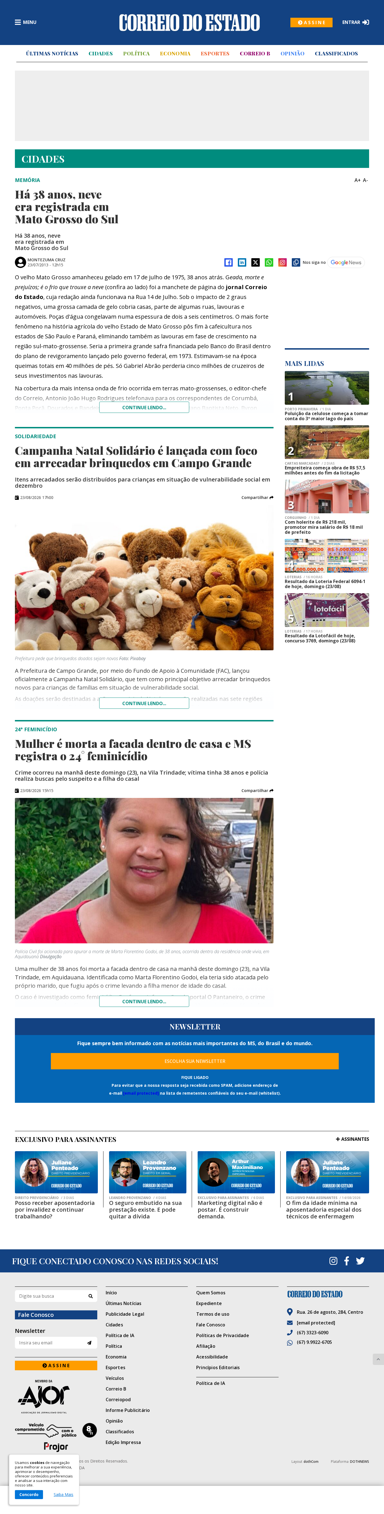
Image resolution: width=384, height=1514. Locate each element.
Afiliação (205, 1346)
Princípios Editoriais (218, 1367)
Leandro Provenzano (137, 1198)
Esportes (215, 53)
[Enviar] (89, 1342)
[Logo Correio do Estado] (189, 22)
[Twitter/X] (255, 262)
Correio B (255, 53)
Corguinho (302, 517)
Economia (175, 53)
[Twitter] (360, 1260)
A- (365, 180)
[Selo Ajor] (56, 1396)
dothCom (311, 1461)
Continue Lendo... (144, 703)
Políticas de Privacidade (222, 1335)
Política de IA (120, 1335)
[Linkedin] (242, 262)
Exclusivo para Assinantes (231, 1198)
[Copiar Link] (296, 262)
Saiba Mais (63, 1494)
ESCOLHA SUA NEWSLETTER (194, 1061)
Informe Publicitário (128, 1410)
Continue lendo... (144, 407)
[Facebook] (228, 262)
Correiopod (118, 1399)
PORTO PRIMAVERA (308, 409)
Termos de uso (213, 1314)
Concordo (29, 1494)
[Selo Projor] (56, 1437)
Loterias (303, 577)
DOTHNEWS (359, 1461)
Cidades (101, 53)
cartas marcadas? (310, 463)
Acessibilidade (212, 1356)
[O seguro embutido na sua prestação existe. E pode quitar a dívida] (147, 1172)
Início (111, 1292)
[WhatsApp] (269, 262)
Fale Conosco (210, 1324)
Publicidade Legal (125, 1314)
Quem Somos (210, 1292)
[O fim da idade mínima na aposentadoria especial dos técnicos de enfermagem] (327, 1172)
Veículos (115, 1378)
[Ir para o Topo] (378, 1359)
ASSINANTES (355, 1139)
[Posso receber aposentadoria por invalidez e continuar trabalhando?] (56, 1172)
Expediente (209, 1303)
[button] (257, 497)
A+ (357, 180)
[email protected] (141, 1093)
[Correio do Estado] (328, 1294)
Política (136, 53)
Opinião (292, 53)
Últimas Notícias (52, 53)
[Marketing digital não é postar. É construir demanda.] (236, 1172)
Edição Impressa (123, 1442)
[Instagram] (282, 262)
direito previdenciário (44, 1198)
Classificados (336, 53)
